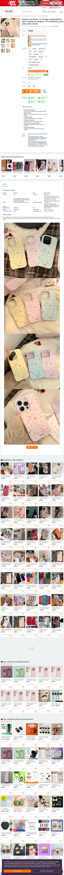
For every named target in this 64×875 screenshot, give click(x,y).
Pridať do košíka (35, 91)
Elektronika (6, 16)
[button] (2, 11)
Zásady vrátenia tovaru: (23, 135)
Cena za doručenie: (24, 82)
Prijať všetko (17, 871)
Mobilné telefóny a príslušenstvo (29, 16)
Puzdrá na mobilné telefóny (42, 16)
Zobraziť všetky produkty (6, 686)
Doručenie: (24, 77)
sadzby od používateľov (34, 26)
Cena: (24, 31)
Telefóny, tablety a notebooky (15, 16)
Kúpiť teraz (25, 91)
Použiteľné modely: (24, 49)
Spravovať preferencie (46, 871)
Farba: (23, 35)
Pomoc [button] (44, 7)
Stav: (23, 67)
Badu (2, 16)
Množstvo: (24, 86)
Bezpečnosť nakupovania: (24, 97)
